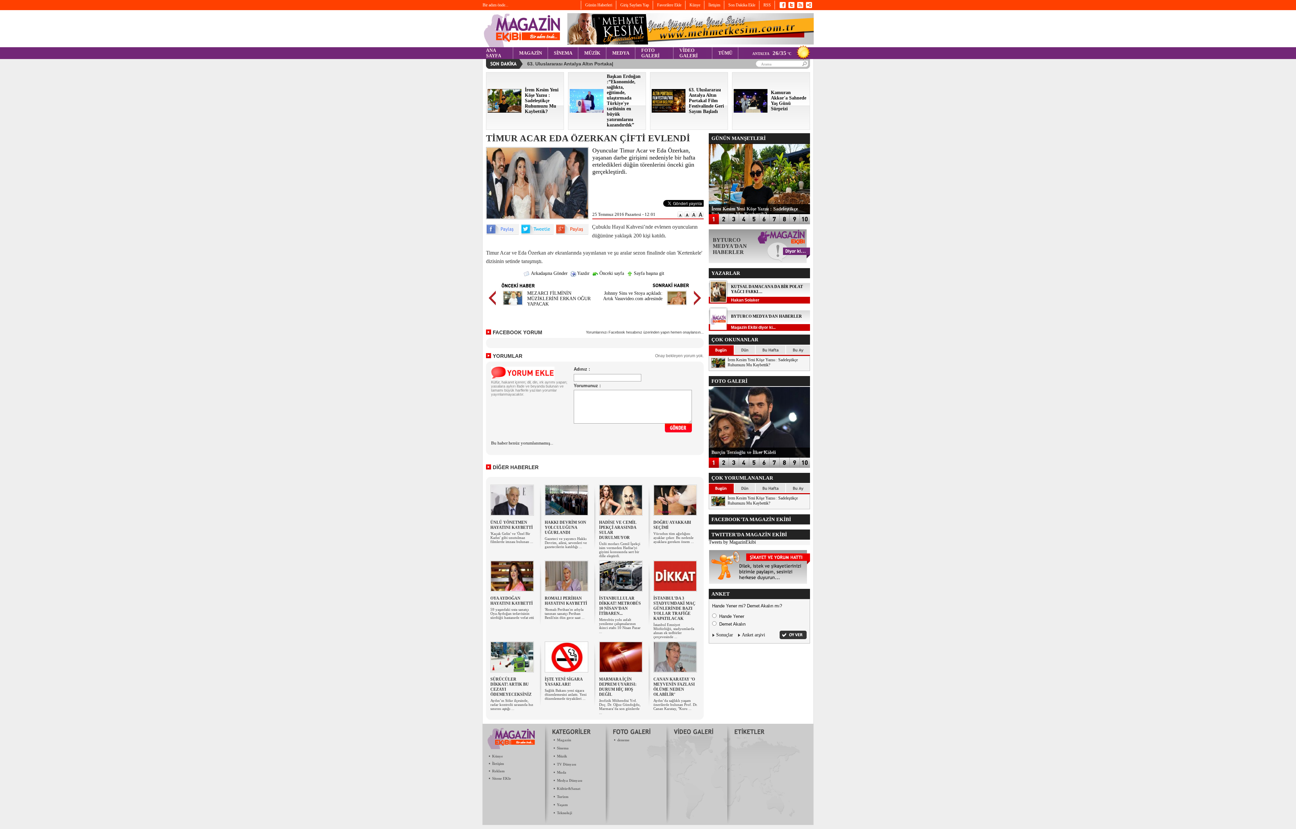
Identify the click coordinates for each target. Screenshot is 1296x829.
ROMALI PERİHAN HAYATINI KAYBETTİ (566, 601)
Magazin (564, 740)
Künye (497, 756)
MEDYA (620, 53)
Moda (561, 772)
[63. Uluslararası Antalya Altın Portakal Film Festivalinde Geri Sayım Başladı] (668, 111)
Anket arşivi (753, 634)
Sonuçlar (724, 634)
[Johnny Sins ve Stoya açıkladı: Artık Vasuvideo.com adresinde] (677, 306)
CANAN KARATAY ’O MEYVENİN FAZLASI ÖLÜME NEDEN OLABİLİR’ (674, 687)
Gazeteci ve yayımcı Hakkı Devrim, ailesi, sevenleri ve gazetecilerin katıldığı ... (566, 543)
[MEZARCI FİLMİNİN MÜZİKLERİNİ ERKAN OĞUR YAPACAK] (513, 306)
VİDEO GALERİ (688, 53)
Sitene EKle (501, 778)
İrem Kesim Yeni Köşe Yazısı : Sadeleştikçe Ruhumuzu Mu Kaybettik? (763, 362)
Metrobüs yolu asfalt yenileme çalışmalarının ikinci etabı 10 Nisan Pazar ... (620, 626)
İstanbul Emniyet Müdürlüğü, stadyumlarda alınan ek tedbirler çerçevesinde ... (673, 631)
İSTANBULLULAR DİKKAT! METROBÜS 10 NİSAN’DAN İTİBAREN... (620, 606)
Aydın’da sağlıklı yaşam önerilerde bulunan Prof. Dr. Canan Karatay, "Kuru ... (675, 704)
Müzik (562, 756)
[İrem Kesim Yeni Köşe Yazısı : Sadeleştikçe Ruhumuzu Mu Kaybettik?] (504, 111)
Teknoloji (564, 813)
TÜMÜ (725, 53)
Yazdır (583, 273)
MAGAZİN (530, 53)
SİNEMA (563, 53)
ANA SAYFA (493, 53)
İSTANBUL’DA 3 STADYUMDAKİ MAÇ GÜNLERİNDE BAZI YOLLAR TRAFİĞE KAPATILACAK (674, 608)
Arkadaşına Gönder (549, 273)
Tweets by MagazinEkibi (732, 542)
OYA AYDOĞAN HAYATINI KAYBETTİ (511, 601)
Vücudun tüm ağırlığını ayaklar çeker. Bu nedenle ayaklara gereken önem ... (673, 538)
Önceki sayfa (611, 273)
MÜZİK (592, 53)
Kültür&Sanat (568, 789)
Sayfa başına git (648, 273)
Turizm (562, 797)
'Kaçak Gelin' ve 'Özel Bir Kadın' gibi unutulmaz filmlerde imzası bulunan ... (511, 538)
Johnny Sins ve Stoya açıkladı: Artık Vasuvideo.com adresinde (633, 296)
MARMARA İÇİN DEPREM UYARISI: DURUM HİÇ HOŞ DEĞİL (618, 687)
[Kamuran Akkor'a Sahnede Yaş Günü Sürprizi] (750, 111)
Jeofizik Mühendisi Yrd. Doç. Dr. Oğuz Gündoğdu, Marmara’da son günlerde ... (620, 706)
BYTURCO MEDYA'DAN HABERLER (766, 316)
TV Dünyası (566, 764)
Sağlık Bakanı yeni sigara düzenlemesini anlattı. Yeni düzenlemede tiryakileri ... (566, 694)
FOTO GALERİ (650, 53)
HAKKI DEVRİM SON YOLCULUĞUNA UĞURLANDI (565, 527)
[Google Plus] (572, 233)
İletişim (498, 764)
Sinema (563, 748)
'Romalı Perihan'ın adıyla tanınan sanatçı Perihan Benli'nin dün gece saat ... (565, 613)
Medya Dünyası (569, 780)
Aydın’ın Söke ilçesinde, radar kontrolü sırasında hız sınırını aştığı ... (511, 704)
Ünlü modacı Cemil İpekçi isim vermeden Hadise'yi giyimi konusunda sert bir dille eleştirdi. (619, 550)
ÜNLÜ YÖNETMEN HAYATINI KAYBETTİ (511, 525)
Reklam (498, 771)
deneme (623, 740)
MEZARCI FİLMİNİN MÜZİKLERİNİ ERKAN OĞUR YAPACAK (559, 299)
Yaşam (562, 805)
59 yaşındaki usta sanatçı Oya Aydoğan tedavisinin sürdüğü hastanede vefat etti (512, 613)
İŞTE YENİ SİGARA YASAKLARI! (564, 682)
